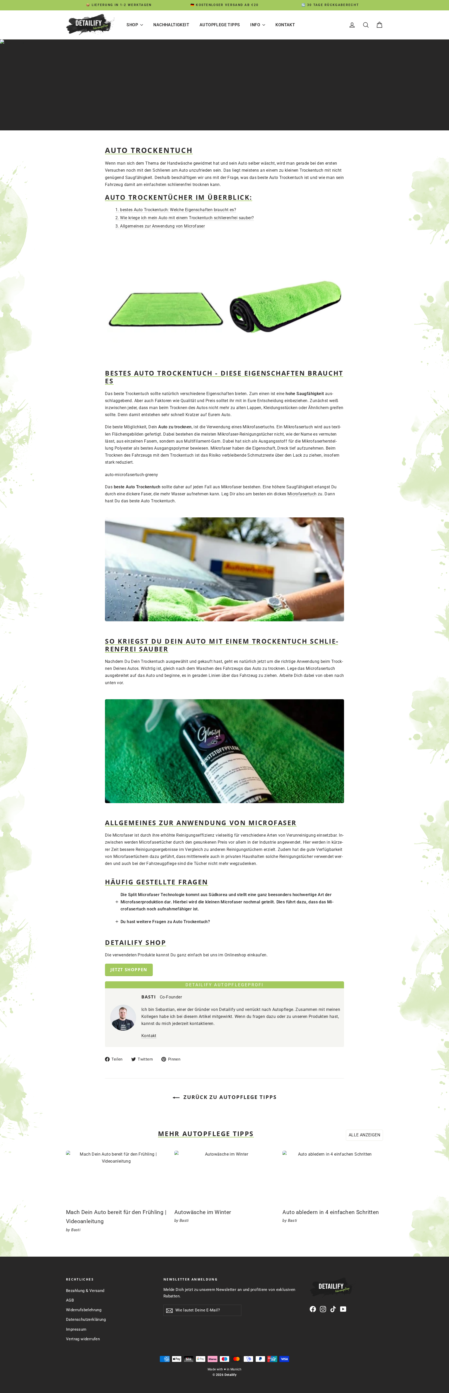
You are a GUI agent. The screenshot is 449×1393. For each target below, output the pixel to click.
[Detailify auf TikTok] (333, 1308)
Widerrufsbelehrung (83, 1310)
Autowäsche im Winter (202, 1212)
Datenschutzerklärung (86, 1319)
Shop (133, 24)
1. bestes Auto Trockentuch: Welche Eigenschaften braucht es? (175, 209)
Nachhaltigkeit (171, 24)
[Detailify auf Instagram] (323, 1308)
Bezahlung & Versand (85, 1290)
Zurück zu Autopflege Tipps (229, 1097)
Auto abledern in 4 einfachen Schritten (330, 1212)
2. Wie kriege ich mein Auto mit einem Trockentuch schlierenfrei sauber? (184, 217)
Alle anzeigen (364, 1134)
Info (255, 24)
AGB (70, 1300)
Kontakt (285, 24)
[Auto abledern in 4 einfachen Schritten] (332, 1177)
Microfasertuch (302, 493)
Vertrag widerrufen (83, 1339)
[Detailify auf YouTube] (343, 1308)
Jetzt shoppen (128, 969)
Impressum (76, 1329)
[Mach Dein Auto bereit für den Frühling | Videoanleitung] (116, 1177)
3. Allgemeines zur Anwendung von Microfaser (160, 226)
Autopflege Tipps (220, 24)
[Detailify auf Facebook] (313, 1308)
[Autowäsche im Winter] (224, 1177)
